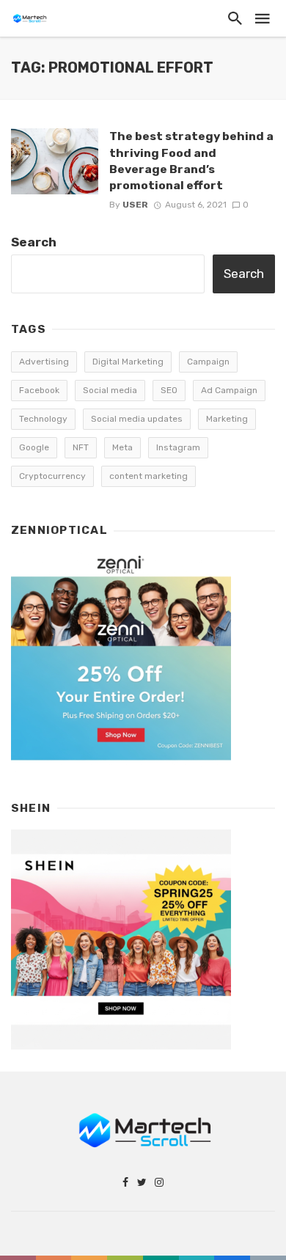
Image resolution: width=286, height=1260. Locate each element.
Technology (43, 419)
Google (34, 447)
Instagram (178, 447)
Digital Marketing (128, 361)
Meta (122, 447)
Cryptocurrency (52, 476)
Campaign (208, 361)
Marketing (227, 419)
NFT (81, 447)
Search (33, 242)
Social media (110, 390)
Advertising (44, 361)
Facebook (39, 390)
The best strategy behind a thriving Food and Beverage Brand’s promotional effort (191, 160)
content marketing (148, 476)
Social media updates (137, 419)
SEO (169, 390)
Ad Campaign (229, 390)
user (135, 204)
